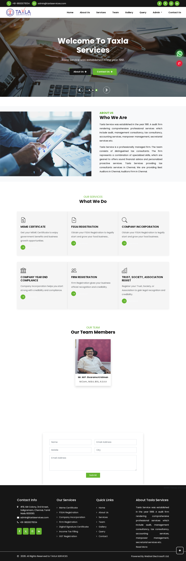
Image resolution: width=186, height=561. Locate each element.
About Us (85, 12)
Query (143, 12)
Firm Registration (68, 522)
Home (70, 12)
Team (115, 12)
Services (101, 12)
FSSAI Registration (68, 512)
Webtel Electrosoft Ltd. (156, 556)
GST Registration (68, 536)
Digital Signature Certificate (74, 526)
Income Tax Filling (68, 531)
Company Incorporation (72, 517)
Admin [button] (156, 12)
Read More (141, 546)
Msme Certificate (68, 507)
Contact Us (174, 12)
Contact (103, 536)
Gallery (129, 12)
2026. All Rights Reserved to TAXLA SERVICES (44, 556)
